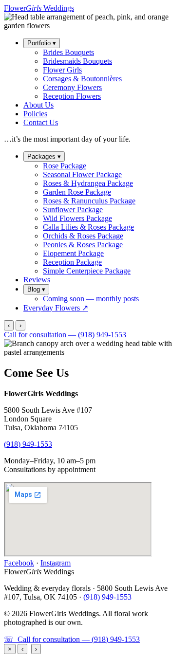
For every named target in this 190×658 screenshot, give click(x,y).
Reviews (36, 279)
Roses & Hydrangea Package (88, 183)
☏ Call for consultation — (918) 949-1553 (72, 639)
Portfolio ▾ (41, 43)
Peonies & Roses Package (83, 244)
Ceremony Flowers (72, 87)
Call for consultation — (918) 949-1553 (65, 334)
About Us (38, 105)
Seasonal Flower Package (82, 174)
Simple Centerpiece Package (87, 271)
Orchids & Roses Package (83, 236)
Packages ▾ (44, 156)
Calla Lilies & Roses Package (88, 227)
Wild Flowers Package (77, 218)
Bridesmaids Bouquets (77, 61)
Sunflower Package (73, 209)
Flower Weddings (39, 8)
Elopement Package (73, 253)
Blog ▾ (36, 289)
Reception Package (72, 262)
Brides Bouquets (68, 52)
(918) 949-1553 (28, 444)
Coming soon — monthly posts (91, 298)
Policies (35, 114)
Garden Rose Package (77, 192)
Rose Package (64, 166)
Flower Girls (62, 70)
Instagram (55, 563)
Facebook (19, 563)
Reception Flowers (72, 96)
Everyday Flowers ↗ (55, 308)
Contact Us (40, 122)
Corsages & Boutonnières (82, 78)
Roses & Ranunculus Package (89, 201)
